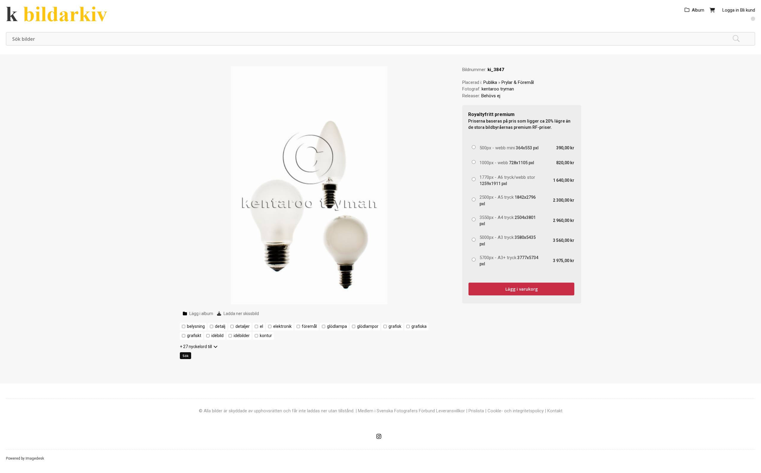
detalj (220, 326)
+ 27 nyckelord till (196, 346)
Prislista (476, 411)
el (261, 326)
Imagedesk (35, 458)
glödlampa (337, 326)
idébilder (242, 335)
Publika (490, 82)
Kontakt (554, 411)
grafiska (419, 326)
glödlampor (367, 326)
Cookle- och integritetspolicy (516, 411)
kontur (266, 335)
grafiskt (194, 335)
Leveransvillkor (450, 411)
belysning (196, 326)
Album (698, 10)
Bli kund (747, 10)
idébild (217, 335)
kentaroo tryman (498, 89)
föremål (309, 326)
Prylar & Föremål (517, 82)
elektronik (282, 326)
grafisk (395, 326)
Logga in (730, 10)
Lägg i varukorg (521, 289)
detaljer (242, 326)
